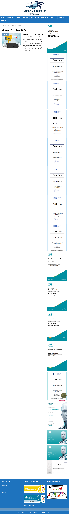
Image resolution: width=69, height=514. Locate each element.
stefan (36, 37)
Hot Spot (25, 17)
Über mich (53, 17)
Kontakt (61, 17)
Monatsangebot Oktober (33, 34)
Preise (18, 17)
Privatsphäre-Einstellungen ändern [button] (20, 509)
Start (2, 17)
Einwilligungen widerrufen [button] (61, 509)
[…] (31, 51)
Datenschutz (5, 489)
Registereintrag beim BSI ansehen (32, 505)
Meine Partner (5, 496)
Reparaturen (10, 17)
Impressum (4, 21)
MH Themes (48, 512)
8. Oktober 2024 (29, 37)
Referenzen (44, 17)
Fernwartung (35, 17)
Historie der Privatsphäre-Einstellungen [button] (41, 509)
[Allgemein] (11, 40)
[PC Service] (34, 15)
